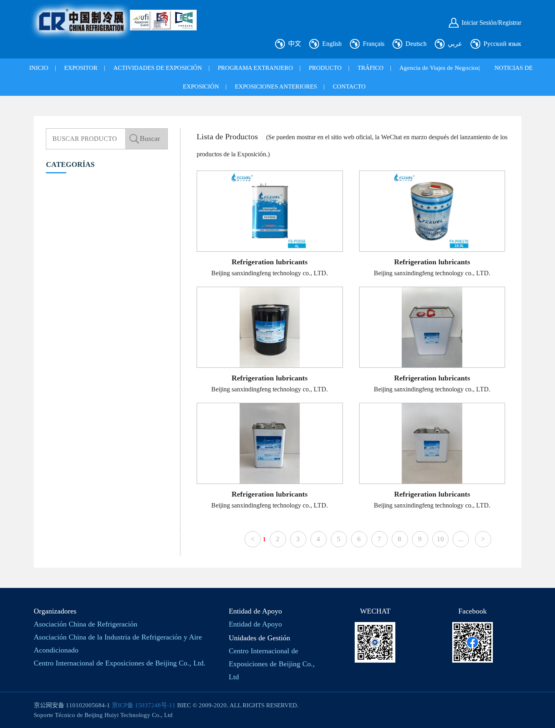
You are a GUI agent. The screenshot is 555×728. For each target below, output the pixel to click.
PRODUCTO (325, 68)
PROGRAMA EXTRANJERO (255, 68)
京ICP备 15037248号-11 (144, 705)
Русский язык (502, 43)
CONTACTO (349, 86)
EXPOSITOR (81, 68)
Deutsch (416, 43)
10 (440, 539)
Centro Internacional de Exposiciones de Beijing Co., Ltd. (120, 663)
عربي (455, 43)
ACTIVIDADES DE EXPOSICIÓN (157, 68)
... (460, 539)
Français (373, 43)
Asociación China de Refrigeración (85, 624)
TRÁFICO (371, 68)
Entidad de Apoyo (255, 624)
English (332, 43)
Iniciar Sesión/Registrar (491, 22)
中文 (294, 43)
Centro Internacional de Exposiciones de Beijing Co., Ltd (272, 664)
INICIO (38, 68)
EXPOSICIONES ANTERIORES (276, 86)
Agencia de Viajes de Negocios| (439, 68)
